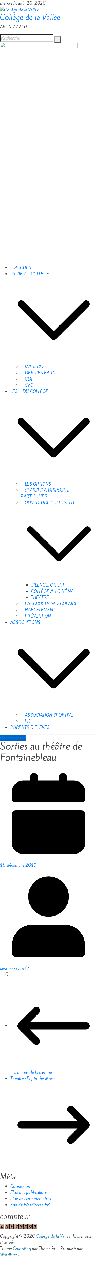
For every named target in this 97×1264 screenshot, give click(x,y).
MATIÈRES (34, 366)
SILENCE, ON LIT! (47, 585)
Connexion (20, 1186)
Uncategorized (13, 738)
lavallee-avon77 (15, 968)
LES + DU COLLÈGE (29, 391)
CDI (28, 379)
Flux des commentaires (30, 1199)
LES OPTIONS (37, 484)
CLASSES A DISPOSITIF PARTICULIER (46, 493)
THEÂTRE (40, 597)
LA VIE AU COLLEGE (29, 274)
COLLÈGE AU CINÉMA (52, 591)
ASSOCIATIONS (25, 622)
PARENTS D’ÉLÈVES (30, 727)
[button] (53, 319)
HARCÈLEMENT (39, 610)
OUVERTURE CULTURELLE (50, 503)
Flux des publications (28, 1192)
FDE (28, 721)
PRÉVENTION (37, 616)
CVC (28, 385)
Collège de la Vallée (30, 17)
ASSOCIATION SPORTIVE (48, 715)
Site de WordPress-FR (30, 1205)
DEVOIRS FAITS (39, 373)
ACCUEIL (22, 268)
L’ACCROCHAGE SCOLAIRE (51, 604)
